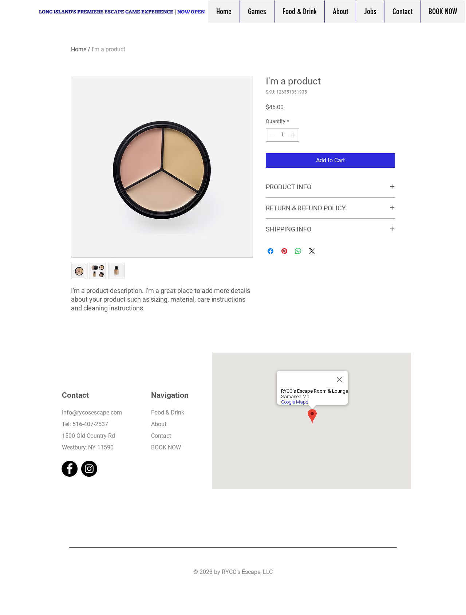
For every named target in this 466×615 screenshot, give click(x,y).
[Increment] (293, 134)
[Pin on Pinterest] (284, 251)
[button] (257, 11)
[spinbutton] (282, 134)
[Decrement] (271, 134)
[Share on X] (312, 251)
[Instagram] (89, 469)
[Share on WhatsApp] (298, 251)
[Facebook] (70, 469)
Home (78, 49)
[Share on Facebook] (270, 251)
